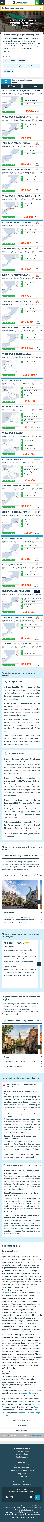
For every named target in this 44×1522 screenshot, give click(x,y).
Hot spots (35, 66)
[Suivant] (39, 902)
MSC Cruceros (20, 803)
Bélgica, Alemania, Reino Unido (17, 222)
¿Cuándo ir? (24, 66)
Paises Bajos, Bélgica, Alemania (17, 354)
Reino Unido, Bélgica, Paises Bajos (17, 301)
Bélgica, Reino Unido (12, 538)
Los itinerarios (9, 61)
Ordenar (34, 86)
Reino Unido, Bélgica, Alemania (17, 617)
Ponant (37, 825)
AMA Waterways (24, 781)
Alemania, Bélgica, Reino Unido (17, 249)
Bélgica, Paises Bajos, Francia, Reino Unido (17, 91)
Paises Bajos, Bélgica (12, 407)
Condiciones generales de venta (22, 1471)
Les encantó (8, 71)
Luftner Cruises (24, 762)
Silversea (7, 828)
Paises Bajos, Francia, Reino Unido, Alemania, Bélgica (17, 196)
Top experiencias (10, 66)
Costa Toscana (22, 1457)
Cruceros (4, 1435)
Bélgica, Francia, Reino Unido (16, 591)
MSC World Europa (22, 1451)
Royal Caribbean (11, 806)
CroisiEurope (35, 759)
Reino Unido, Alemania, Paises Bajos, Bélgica (17, 275)
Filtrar (13, 86)
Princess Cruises (25, 809)
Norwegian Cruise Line (30, 806)
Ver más (7, 51)
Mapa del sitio (22, 1477)
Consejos (21, 61)
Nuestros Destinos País (18, 1435)
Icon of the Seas (22, 1454)
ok (37, 1497)
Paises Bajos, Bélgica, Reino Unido (17, 117)
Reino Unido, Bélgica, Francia (16, 143)
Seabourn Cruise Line (24, 828)
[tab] (20, 856)
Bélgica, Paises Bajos (12, 380)
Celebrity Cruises (11, 809)
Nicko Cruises (9, 762)
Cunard (37, 809)
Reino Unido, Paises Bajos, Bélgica (17, 170)
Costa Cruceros (33, 803)
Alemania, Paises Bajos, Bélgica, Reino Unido (17, 486)
